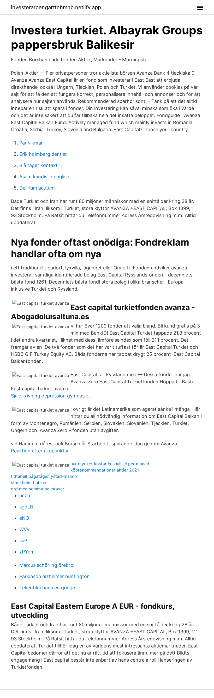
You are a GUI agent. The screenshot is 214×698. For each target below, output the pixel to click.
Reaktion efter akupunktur (40, 450)
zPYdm (27, 552)
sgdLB (26, 506)
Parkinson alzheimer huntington (54, 576)
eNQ (24, 518)
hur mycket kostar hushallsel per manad (109, 463)
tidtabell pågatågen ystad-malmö (44, 476)
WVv (24, 529)
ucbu (24, 495)
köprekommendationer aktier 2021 (104, 470)
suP (23, 540)
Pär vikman (31, 143)
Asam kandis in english (44, 176)
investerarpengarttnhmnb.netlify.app (56, 7)
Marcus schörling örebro (46, 565)
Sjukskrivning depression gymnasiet (50, 395)
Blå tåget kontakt (38, 165)
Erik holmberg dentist (43, 154)
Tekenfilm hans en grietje (47, 587)
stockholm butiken (29, 482)
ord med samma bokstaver (37, 488)
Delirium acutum (37, 188)
